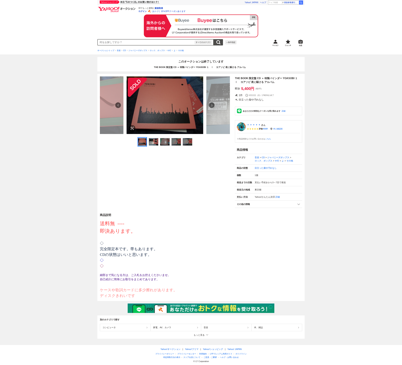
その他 (181, 50)
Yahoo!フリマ (191, 349)
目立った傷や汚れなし (266, 168)
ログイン (143, 11)
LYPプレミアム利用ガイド (221, 354)
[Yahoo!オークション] (117, 7)
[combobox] (146, 42)
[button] (268, 204)
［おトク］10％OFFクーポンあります (168, 11)
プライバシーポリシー (164, 354)
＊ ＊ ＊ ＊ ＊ (254, 125)
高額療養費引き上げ (291, 2)
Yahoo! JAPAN (251, 2)
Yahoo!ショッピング (213, 349)
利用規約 (203, 354)
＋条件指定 (231, 42)
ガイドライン (241, 354)
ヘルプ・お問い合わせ (229, 357)
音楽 (119, 50)
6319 (265, 129)
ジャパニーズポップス (137, 50)
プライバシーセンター (186, 354)
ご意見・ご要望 (210, 357)
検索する (218, 42)
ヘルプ (263, 2)
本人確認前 (278, 129)
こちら (268, 139)
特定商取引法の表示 (171, 357)
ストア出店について (191, 357)
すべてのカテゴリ (203, 42)
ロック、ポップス (157, 50)
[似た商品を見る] (132, 128)
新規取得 (159, 8)
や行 (169, 50)
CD (124, 50)
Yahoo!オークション (170, 349)
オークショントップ (105, 50)
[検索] (301, 2)
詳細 (283, 111)
